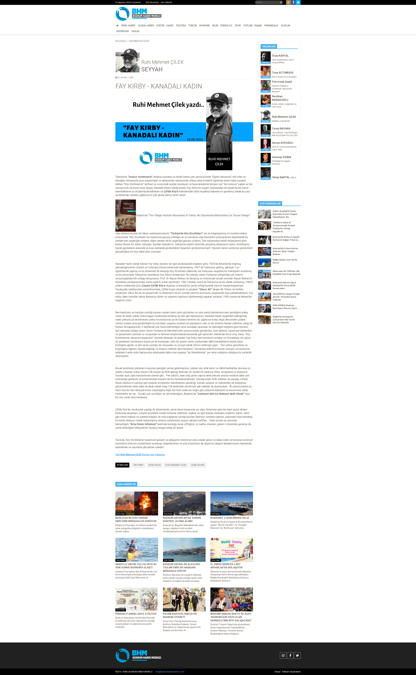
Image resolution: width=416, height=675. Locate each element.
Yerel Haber (128, 25)
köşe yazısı (155, 465)
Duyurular (122, 31)
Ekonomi (204, 25)
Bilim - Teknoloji (222, 25)
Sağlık (135, 31)
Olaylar (285, 25)
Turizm (192, 25)
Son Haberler (166, 2)
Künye (277, 671)
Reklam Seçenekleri (291, 671)
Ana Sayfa (120, 41)
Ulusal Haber (146, 25)
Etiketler (122, 465)
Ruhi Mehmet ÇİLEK (139, 41)
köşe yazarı (198, 465)
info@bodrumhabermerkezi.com (169, 672)
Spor (238, 25)
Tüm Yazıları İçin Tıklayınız (140, 454)
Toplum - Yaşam (252, 25)
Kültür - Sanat (165, 25)
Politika (181, 25)
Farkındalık (271, 25)
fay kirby (138, 465)
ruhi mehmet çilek (176, 465)
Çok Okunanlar (152, 2)
